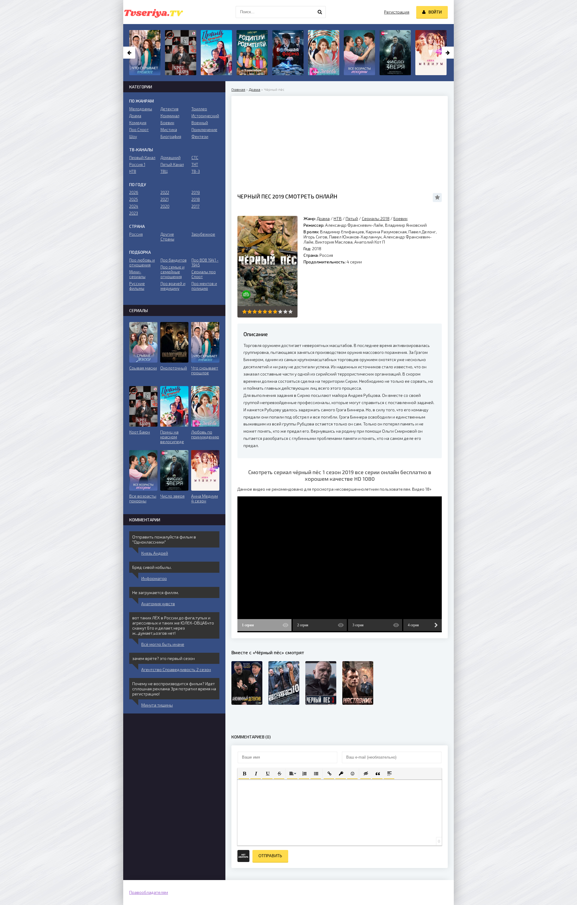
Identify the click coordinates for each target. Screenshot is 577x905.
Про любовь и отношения (142, 262)
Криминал (169, 115)
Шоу (133, 136)
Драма (254, 89)
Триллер (199, 108)
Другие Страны (167, 236)
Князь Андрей (154, 553)
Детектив (169, 108)
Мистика (168, 129)
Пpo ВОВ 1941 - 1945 (204, 262)
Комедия (137, 122)
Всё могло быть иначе (162, 644)
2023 (133, 213)
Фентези (199, 136)
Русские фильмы (137, 286)
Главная (238, 89)
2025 (133, 199)
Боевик (400, 218)
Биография (170, 136)
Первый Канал (142, 157)
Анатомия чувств (158, 603)
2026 (133, 192)
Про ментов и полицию (204, 286)
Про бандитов (173, 260)
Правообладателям (148, 892)
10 (290, 311)
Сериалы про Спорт (203, 274)
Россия (136, 234)
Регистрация (396, 11)
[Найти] (320, 12)
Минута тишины (157, 704)
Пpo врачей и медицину (172, 286)
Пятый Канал (172, 164)
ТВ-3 (195, 171)
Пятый (352, 218)
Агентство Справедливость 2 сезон (176, 669)
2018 (195, 199)
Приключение (204, 129)
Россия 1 (137, 164)
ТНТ (194, 164)
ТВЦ (164, 171)
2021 (164, 199)
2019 (195, 192)
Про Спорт (139, 129)
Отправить (270, 856)
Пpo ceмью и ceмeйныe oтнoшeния (172, 272)
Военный (199, 122)
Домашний (170, 157)
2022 (164, 192)
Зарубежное (203, 234)
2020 (164, 206)
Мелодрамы (140, 108)
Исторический (205, 115)
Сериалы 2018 (375, 218)
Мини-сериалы (137, 274)
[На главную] (153, 12)
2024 (133, 206)
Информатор (154, 578)
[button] (244, 773)
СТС (194, 157)
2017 (195, 206)
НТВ (338, 218)
